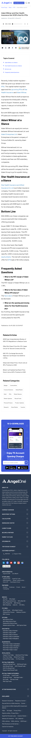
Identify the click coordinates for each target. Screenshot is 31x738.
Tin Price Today (20, 659)
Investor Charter (22, 716)
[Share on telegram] (2, 47)
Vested (23, 587)
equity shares (6, 257)
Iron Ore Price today (8, 659)
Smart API (5, 582)
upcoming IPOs (16, 89)
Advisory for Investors (8, 718)
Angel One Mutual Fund (9, 664)
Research (6, 407)
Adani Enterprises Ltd (9, 134)
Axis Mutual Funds (8, 666)
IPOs (2, 86)
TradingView (6, 588)
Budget (6, 385)
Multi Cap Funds (7, 681)
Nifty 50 (5, 599)
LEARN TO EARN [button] (6, 528)
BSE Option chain (21, 625)
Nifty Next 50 (21, 601)
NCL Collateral (19, 718)
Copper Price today (8, 655)
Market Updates (8, 398)
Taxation (23, 407)
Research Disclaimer (7, 700)
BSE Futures (6, 614)
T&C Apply (9, 710)
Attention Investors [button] (9, 689)
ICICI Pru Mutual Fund (8, 668)
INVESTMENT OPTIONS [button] (8, 514)
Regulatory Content (20, 700)
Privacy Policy (17, 710)
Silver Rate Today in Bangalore (11, 645)
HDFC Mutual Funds (20, 666)
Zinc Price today (7, 657)
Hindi (5, 394)
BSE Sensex (17, 603)
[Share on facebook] (12, 47)
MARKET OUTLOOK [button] (7, 537)
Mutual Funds (18, 398)
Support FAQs (17, 553)
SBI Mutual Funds (21, 664)
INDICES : (4, 597)
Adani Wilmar (21, 92)
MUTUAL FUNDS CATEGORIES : (10, 673)
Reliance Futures (21, 612)
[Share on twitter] (9, 47)
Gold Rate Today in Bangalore (11, 638)
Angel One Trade (16, 578)
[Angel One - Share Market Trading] (6, 3)
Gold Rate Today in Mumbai (10, 630)
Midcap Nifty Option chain (10, 623)
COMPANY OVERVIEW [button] (8, 510)
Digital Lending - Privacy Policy (10, 713)
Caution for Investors (7, 726)
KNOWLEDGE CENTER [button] (8, 523)
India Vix (15, 605)
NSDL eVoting (15, 721)
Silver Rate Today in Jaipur (10, 649)
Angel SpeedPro (7, 580)
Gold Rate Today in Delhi (9, 632)
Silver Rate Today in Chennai (10, 647)
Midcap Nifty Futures (8, 612)
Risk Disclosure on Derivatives (10, 724)
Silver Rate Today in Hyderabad (11, 643)
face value (8, 296)
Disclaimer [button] (5, 696)
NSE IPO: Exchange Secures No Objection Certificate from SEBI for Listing (14, 355)
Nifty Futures (6, 610)
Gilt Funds (5, 679)
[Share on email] (16, 47)
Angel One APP (6, 578)
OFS (9, 260)
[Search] (26, 3)
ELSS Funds (6, 675)
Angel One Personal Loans (9, 716)
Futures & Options (8, 389)
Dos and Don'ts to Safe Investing (11, 703)
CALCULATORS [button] (6, 518)
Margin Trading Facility (18, 580)
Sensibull (5, 587)
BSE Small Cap (7, 605)
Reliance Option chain (9, 625)
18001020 (7, 553)
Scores (23, 703)
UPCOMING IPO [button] (6, 541)
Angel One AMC (6, 573)
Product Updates (19, 403)
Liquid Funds (15, 675)
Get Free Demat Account (15, 736)
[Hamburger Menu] (29, 3)
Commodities (13, 385)
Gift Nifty (21, 605)
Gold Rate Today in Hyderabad (11, 636)
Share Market (14, 407)
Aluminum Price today (22, 655)
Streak (18, 587)
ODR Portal (23, 721)
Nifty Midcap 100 (7, 603)
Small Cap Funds (7, 677)
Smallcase (11, 587)
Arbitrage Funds (18, 677)
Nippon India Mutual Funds (10, 670)
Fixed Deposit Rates (15, 582)
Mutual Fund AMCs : (8, 662)
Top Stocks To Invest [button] (9, 546)
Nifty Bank (12, 599)
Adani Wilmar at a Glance (11, 62)
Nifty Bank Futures (17, 610)
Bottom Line (8, 69)
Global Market (19, 389)
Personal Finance (8, 403)
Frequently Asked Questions (12, 72)
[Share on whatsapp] (6, 47)
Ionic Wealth (15, 573)
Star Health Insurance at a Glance (13, 65)
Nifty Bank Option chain (9, 621)
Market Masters (18, 394)
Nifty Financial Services (9, 601)
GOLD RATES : (6, 628)
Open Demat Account (19, 2)
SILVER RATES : (6, 642)
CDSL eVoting (6, 721)
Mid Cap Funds (14, 679)
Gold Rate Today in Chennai (10, 634)
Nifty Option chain (8, 619)
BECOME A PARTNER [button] (8, 532)
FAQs (3, 710)
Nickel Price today (19, 657)
